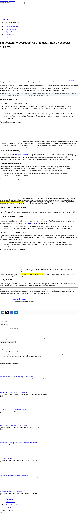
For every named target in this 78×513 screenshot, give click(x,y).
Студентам (70, 80)
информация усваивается (22, 154)
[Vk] (2, 312)
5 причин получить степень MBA (11, 491)
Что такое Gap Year (6, 458)
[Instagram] (11, 312)
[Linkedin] (16, 312)
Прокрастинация (31, 223)
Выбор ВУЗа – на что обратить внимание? (13, 409)
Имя (2, 321)
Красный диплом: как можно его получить (14, 475)
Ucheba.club (4, 19)
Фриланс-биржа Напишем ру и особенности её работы (18, 376)
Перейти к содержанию (7, 1)
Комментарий (4, 339)
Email (2, 324)
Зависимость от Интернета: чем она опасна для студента (18, 442)
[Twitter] (7, 312)
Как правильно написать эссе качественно (13, 392)
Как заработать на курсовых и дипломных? (14, 425)
